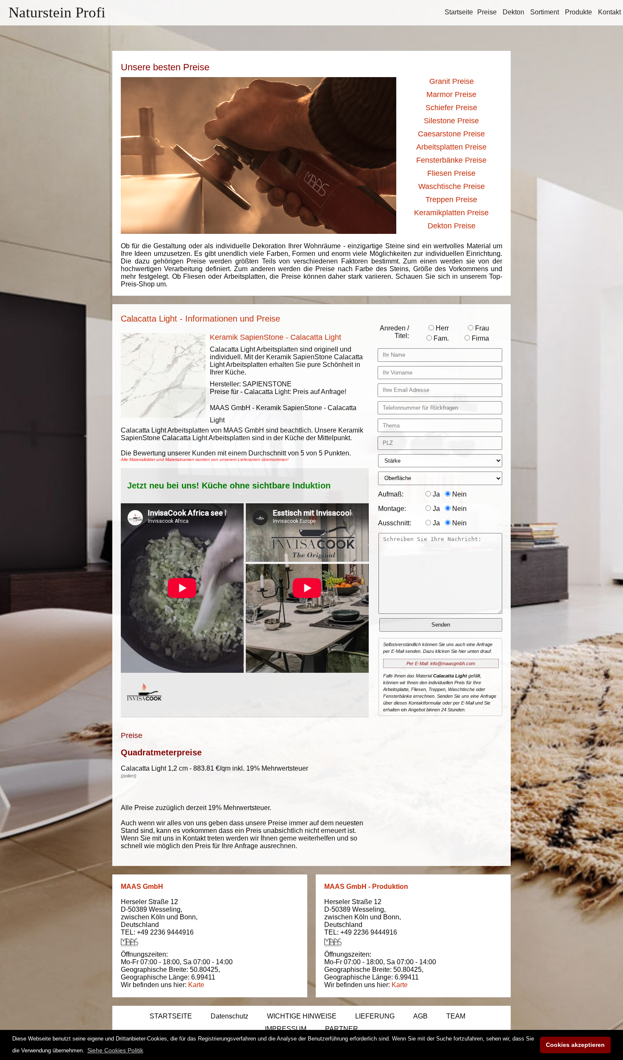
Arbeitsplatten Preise (451, 147)
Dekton (513, 12)
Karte (196, 984)
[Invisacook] (144, 708)
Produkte (578, 12)
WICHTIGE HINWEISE (302, 1016)
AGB (420, 1016)
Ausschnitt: (394, 523)
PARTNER (341, 1028)
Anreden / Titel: (394, 332)
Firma (479, 338)
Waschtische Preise (451, 186)
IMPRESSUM (285, 1028)
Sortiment (544, 12)
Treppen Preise (451, 199)
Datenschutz (229, 1016)
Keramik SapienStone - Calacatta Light (275, 337)
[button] (115, 1050)
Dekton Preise (452, 226)
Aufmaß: (390, 494)
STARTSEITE (171, 1016)
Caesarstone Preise (451, 134)
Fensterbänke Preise (451, 160)
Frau (481, 328)
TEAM (455, 1016)
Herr (441, 328)
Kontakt (609, 12)
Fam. (440, 338)
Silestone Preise (451, 121)
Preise (487, 12)
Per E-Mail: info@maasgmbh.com (440, 663)
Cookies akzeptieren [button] (575, 1044)
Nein (459, 494)
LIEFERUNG (375, 1016)
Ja (435, 494)
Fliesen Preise (451, 173)
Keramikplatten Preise (451, 212)
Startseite (459, 12)
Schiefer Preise (451, 107)
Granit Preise (451, 81)
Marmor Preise (451, 94)
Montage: (392, 508)
